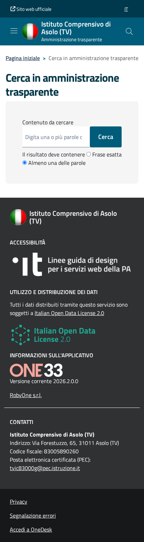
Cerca (105, 136)
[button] (126, 8)
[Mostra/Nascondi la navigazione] (14, 31)
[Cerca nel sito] (129, 31)
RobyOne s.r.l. (26, 395)
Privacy (18, 501)
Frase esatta (106, 154)
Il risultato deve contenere (53, 154)
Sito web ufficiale (33, 9)
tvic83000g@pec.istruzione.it (45, 468)
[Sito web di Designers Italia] (72, 264)
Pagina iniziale (23, 58)
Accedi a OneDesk (31, 529)
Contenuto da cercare (47, 122)
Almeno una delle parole (56, 163)
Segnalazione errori (33, 515)
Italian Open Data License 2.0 (69, 313)
